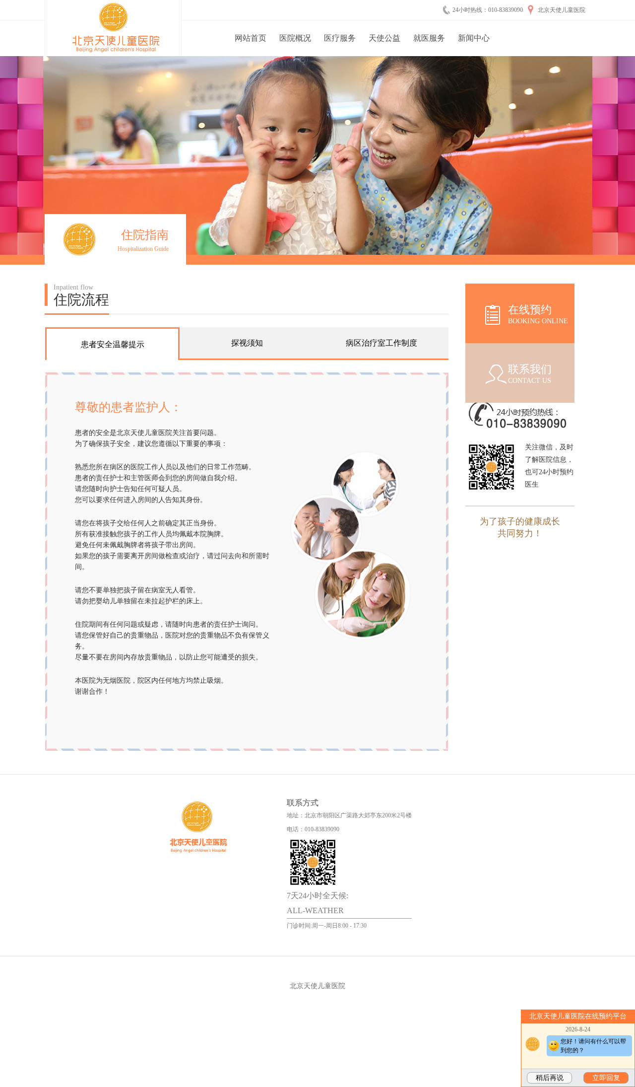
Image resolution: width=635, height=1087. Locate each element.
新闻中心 (474, 38)
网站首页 (250, 38)
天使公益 (384, 38)
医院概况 (295, 38)
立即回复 (606, 1078)
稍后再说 (550, 1078)
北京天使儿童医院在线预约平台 (578, 1016)
